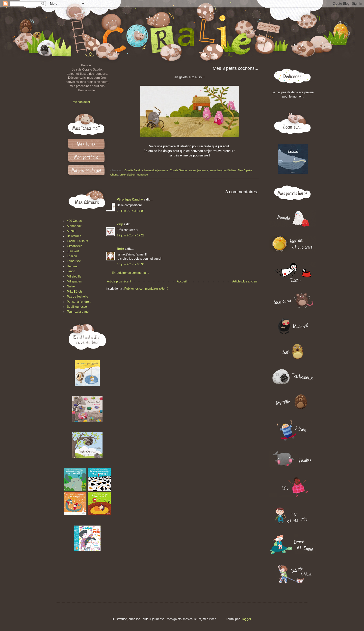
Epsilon (72, 256)
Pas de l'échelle (77, 296)
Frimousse (74, 261)
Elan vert (73, 251)
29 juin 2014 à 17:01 (131, 211)
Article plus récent (119, 281)
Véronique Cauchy (130, 199)
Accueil (182, 281)
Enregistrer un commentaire (130, 273)
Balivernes (74, 236)
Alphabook (74, 226)
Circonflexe (74, 246)
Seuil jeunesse (77, 306)
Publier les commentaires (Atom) (146, 288)
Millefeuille (74, 276)
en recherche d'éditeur (223, 170)
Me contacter (81, 102)
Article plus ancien (244, 281)
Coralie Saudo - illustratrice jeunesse (146, 170)
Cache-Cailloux (77, 241)
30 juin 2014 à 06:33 (131, 264)
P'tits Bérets (74, 291)
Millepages (74, 281)
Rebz (120, 249)
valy (120, 224)
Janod (71, 271)
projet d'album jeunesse (134, 174)
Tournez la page (78, 311)
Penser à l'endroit (78, 301)
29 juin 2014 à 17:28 (131, 235)
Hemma (72, 266)
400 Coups (74, 221)
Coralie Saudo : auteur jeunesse (189, 170)
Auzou (71, 231)
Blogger (245, 619)
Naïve (71, 286)
